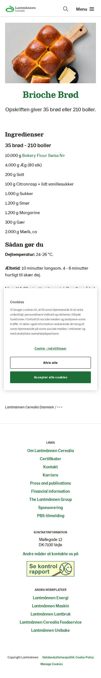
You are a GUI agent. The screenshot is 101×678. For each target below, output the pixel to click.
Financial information (50, 491)
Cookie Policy (84, 657)
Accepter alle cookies (50, 377)
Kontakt (50, 466)
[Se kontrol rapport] (50, 570)
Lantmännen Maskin (50, 605)
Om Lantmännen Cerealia (50, 450)
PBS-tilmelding (50, 515)
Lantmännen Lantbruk (51, 613)
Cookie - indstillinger (50, 348)
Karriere (50, 474)
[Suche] (65, 9)
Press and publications (50, 482)
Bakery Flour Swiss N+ (44, 155)
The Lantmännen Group (50, 499)
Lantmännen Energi (50, 597)
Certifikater (50, 458)
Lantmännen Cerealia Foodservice (51, 621)
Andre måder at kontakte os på (50, 553)
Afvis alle (50, 363)
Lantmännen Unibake (50, 630)
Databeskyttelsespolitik (58, 657)
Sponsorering (50, 507)
